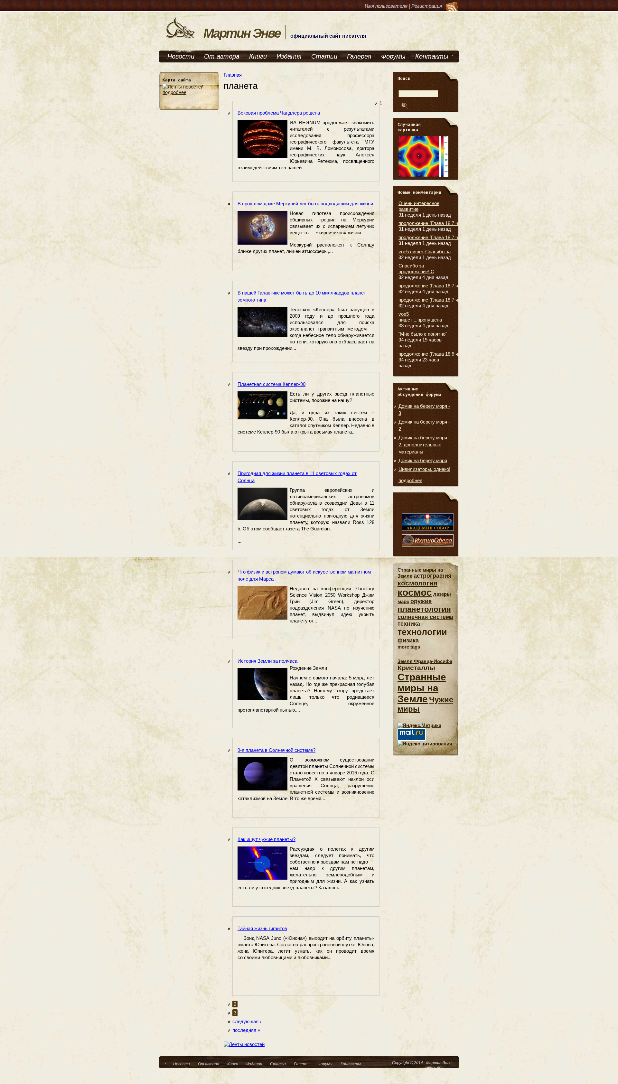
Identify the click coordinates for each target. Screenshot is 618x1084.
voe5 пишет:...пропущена (420, 316)
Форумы (393, 56)
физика (408, 640)
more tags (409, 646)
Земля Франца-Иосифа (425, 661)
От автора (221, 56)
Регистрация (426, 6)
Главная (233, 75)
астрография (433, 576)
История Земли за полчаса (267, 661)
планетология (424, 609)
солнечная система (425, 617)
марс (403, 601)
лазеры (442, 594)
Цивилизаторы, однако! (424, 469)
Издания (289, 56)
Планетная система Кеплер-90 (271, 384)
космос (415, 592)
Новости (180, 56)
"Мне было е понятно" (422, 334)
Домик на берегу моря (422, 460)
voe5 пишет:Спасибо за (424, 251)
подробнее (174, 92)
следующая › (246, 1021)
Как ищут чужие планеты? (266, 839)
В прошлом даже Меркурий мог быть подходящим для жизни (305, 203)
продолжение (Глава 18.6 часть (433, 354)
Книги (258, 56)
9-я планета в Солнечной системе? (276, 750)
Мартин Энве (241, 33)
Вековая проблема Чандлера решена (279, 113)
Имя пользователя (386, 6)
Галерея (359, 56)
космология (417, 583)
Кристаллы (416, 667)
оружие (421, 601)
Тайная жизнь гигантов (262, 928)
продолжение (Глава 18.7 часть (433, 223)
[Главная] (180, 38)
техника (409, 624)
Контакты (431, 56)
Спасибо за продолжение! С (416, 268)
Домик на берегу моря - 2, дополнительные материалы (424, 444)
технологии (422, 632)
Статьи (324, 56)
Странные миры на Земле (422, 688)
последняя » (246, 1030)
